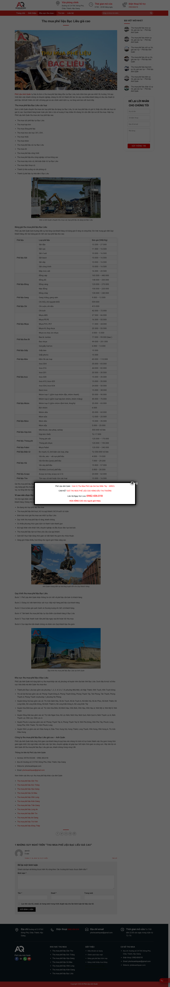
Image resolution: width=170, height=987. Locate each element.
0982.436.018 (95, 495)
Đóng (132, 482)
